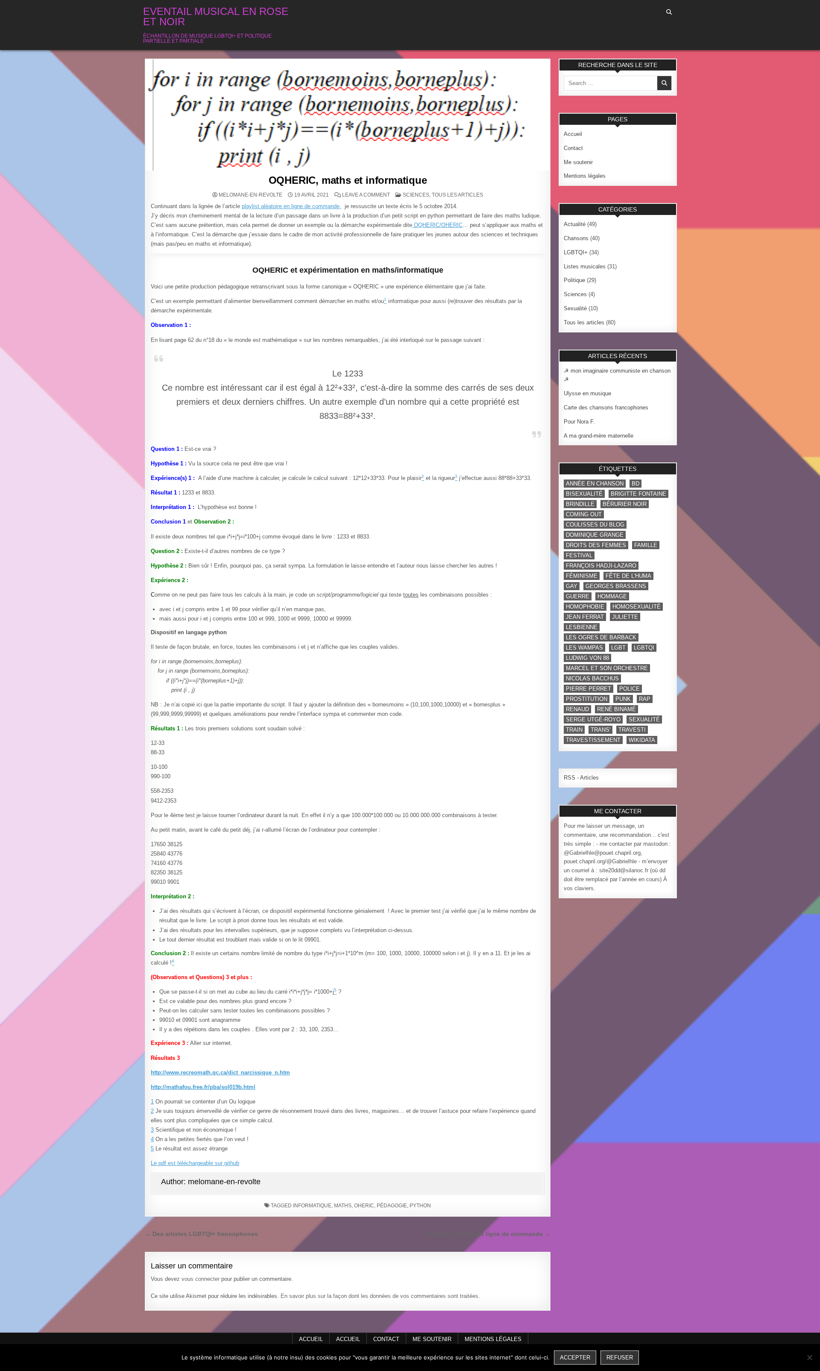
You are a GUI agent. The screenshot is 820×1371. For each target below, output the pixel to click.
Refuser (619, 1357)
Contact (573, 148)
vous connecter (201, 1279)
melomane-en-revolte (250, 194)
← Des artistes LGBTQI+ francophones (201, 1234)
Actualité (575, 224)
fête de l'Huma (628, 576)
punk (623, 699)
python (420, 1206)
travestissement (593, 740)
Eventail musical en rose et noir (215, 16)
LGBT (618, 647)
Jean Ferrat (585, 617)
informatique (312, 1206)
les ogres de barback (601, 637)
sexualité (644, 719)
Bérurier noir (625, 504)
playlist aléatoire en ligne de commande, (291, 206)
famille (645, 545)
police (629, 689)
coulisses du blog (595, 524)
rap (644, 699)
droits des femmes (596, 545)
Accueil (573, 134)
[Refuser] (809, 1357)
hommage (612, 596)
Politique (574, 280)
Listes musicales (585, 266)
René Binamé (616, 709)
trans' (600, 730)
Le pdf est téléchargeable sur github (195, 1163)
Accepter (575, 1357)
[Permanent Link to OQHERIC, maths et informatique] (348, 115)
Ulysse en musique (587, 393)
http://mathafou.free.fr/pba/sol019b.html (203, 1087)
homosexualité (636, 606)
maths (342, 1206)
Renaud (577, 709)
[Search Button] (669, 12)
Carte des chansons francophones (606, 407)
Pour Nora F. (579, 421)
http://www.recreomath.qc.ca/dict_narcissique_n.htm (220, 1072)
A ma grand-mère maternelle (598, 435)
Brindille (580, 504)
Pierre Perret (588, 689)
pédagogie (392, 1206)
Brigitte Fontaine (638, 494)
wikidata (642, 740)
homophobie (585, 606)
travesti (632, 730)
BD (635, 483)
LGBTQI (644, 647)
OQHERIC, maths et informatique (348, 180)
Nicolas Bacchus (592, 678)
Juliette (625, 617)
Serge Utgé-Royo (593, 719)
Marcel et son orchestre (607, 668)
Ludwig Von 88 (587, 658)
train (574, 730)
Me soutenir (578, 162)
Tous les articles (457, 195)
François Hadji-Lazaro (601, 565)
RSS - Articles (581, 777)
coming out (584, 514)
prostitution (586, 699)
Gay (571, 586)
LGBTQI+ (576, 252)
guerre (577, 596)
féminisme (581, 576)
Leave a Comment (366, 194)
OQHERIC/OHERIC (437, 225)
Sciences (416, 195)
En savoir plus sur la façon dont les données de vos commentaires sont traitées (379, 1296)
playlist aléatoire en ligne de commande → (489, 1234)
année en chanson (595, 483)
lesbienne (581, 627)
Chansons (576, 238)
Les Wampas (584, 647)
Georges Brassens (616, 586)
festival (579, 555)
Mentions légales (585, 176)
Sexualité (575, 308)
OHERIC (364, 1206)
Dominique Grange (595, 535)
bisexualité (584, 494)
